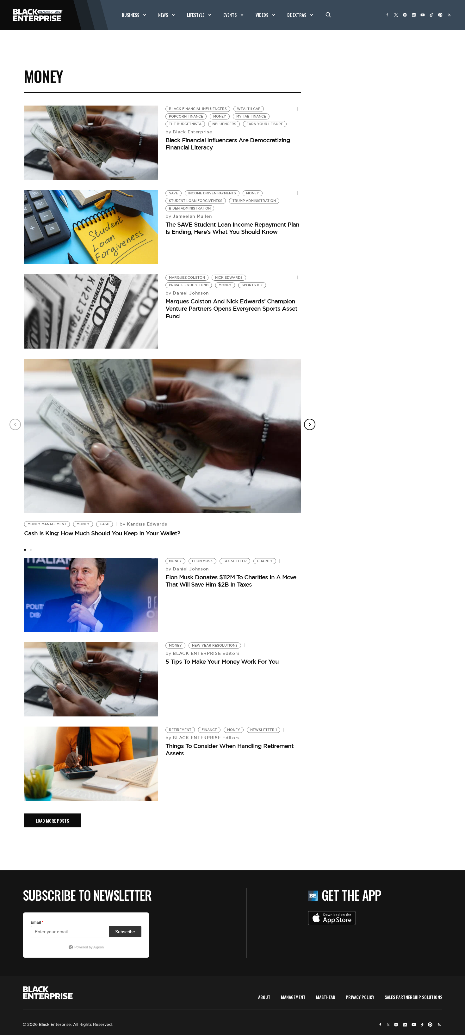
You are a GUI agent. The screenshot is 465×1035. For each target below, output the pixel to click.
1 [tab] (25, 550)
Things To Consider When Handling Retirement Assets (229, 749)
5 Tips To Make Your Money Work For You (222, 661)
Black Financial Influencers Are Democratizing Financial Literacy (227, 143)
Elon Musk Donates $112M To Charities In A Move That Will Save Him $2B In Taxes (230, 580)
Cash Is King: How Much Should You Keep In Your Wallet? (102, 533)
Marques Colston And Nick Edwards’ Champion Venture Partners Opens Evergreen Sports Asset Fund (231, 308)
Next (309, 424)
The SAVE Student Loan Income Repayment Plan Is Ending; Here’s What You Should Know (232, 228)
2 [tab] (31, 550)
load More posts (52, 820)
